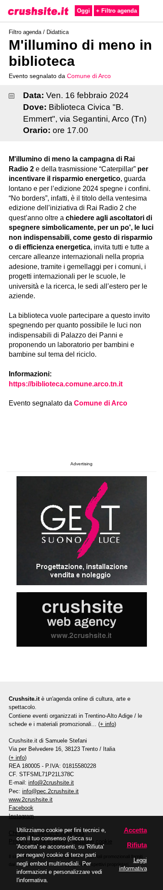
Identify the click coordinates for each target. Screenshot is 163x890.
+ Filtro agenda (116, 10)
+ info (107, 724)
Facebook (21, 808)
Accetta (135, 830)
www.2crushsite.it (31, 799)
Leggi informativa (133, 864)
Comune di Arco (89, 75)
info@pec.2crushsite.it (50, 791)
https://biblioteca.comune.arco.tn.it (66, 384)
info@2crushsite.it (51, 782)
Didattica (58, 32)
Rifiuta (137, 845)
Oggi (83, 10)
